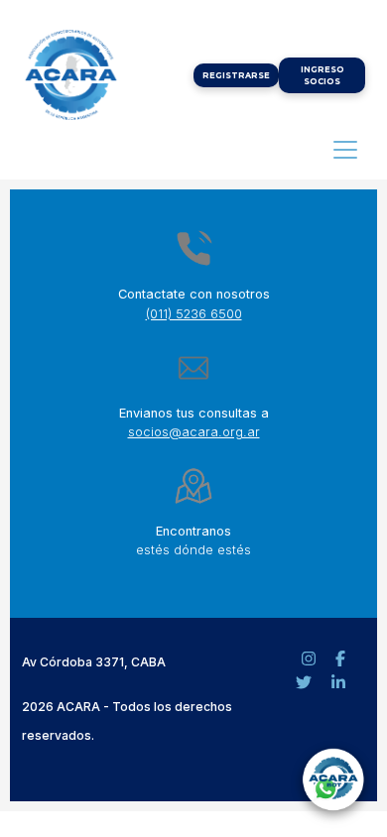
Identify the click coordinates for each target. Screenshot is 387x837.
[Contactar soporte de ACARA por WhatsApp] (332, 782)
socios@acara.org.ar (194, 431)
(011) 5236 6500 (194, 313)
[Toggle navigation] (345, 150)
